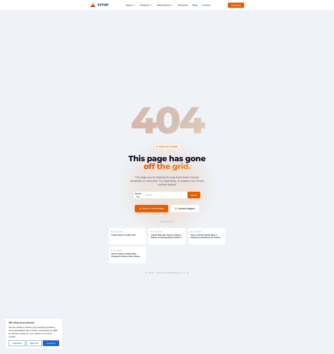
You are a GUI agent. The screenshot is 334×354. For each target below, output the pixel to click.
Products (145, 5)
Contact (206, 5)
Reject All (34, 343)
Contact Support (186, 208)
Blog (194, 5)
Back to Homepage (153, 208)
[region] (34, 333)
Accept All (51, 343)
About (129, 5)
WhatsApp (236, 5)
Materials (183, 5)
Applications (163, 5)
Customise (17, 343)
